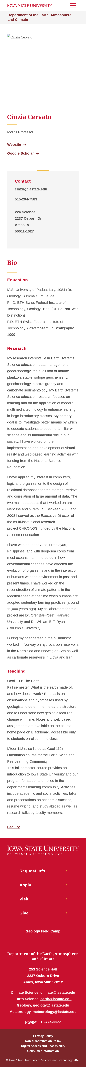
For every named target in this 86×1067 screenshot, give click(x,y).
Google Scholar (20, 153)
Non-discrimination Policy (43, 1041)
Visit (23, 899)
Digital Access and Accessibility (43, 1046)
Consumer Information (43, 1051)
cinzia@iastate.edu (31, 189)
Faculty (13, 827)
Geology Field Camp (43, 931)
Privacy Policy (43, 1036)
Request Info (32, 871)
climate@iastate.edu (57, 993)
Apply (25, 885)
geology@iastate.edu (51, 1005)
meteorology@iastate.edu (55, 1012)
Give (24, 913)
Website (14, 145)
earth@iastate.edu (56, 999)
